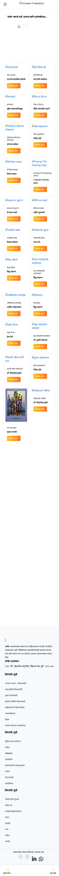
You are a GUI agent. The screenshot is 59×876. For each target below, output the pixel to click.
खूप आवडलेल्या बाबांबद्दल (41, 336)
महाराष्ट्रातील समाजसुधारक (15, 765)
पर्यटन (7, 817)
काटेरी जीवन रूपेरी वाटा (15, 369)
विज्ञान (7, 719)
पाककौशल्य (9, 783)
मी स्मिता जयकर (12, 169)
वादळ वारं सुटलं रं (13, 208)
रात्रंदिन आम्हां (12, 238)
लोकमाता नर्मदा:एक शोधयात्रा (13, 138)
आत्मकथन (8, 753)
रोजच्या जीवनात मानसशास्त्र (15, 725)
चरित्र (7, 747)
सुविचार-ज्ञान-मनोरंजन (13, 741)
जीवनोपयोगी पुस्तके (12, 799)
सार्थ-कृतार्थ (11, 75)
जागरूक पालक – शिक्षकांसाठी (15, 683)
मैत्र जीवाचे (11, 267)
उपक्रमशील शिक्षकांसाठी (13, 689)
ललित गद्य (8, 805)
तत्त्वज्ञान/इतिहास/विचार (13, 811)
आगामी (7, 841)
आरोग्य (7, 771)
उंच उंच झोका (11, 428)
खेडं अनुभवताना (38, 134)
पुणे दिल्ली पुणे (38, 75)
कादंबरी (7, 823)
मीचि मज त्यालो (38, 208)
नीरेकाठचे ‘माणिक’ (39, 398)
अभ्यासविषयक (10, 713)
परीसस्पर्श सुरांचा (39, 238)
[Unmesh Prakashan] (32, 4)
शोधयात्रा (36, 303)
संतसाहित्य (9, 759)
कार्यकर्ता (10, 104)
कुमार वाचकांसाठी (11, 695)
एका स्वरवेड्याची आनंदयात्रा (39, 272)
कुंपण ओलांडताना (39, 365)
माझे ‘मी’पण (11, 332)
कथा (6, 829)
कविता (7, 835)
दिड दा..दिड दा (38, 104)
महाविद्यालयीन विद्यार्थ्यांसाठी (14, 707)
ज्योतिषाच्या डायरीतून (14, 303)
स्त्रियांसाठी (9, 777)
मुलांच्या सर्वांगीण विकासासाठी (15, 701)
